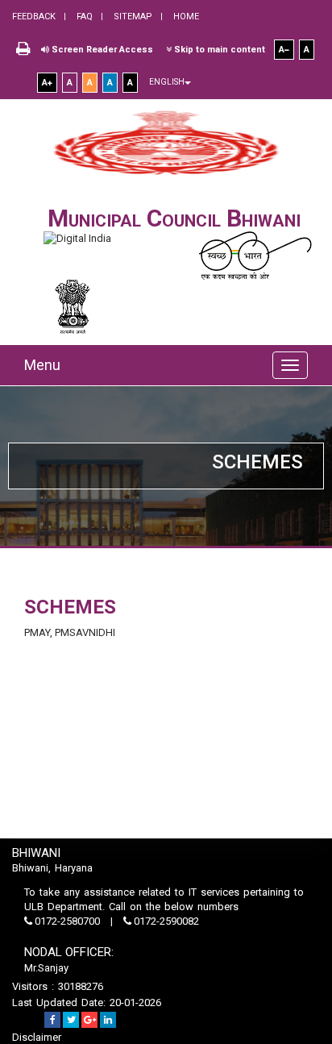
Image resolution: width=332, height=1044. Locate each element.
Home (185, 16)
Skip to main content (218, 49)
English (167, 81)
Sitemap (131, 16)
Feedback (34, 16)
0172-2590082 (165, 921)
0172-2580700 (67, 921)
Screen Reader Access (101, 49)
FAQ (83, 16)
